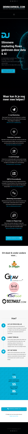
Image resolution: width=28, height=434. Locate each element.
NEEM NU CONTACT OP (15, 408)
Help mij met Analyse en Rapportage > (14, 228)
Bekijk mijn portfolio (14, 416)
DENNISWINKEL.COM (15, 428)
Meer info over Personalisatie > (17, 186)
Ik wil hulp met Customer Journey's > (14, 144)
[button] (14, 14)
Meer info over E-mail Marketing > (14, 122)
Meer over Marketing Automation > (13, 206)
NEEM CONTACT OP (13, 238)
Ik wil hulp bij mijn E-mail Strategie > (14, 164)
